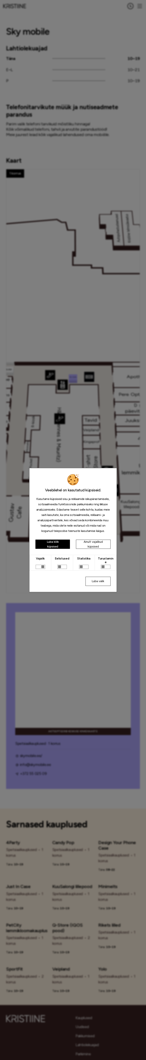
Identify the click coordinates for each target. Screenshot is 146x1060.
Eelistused (62, 558)
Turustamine (105, 560)
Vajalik (40, 558)
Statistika (83, 558)
